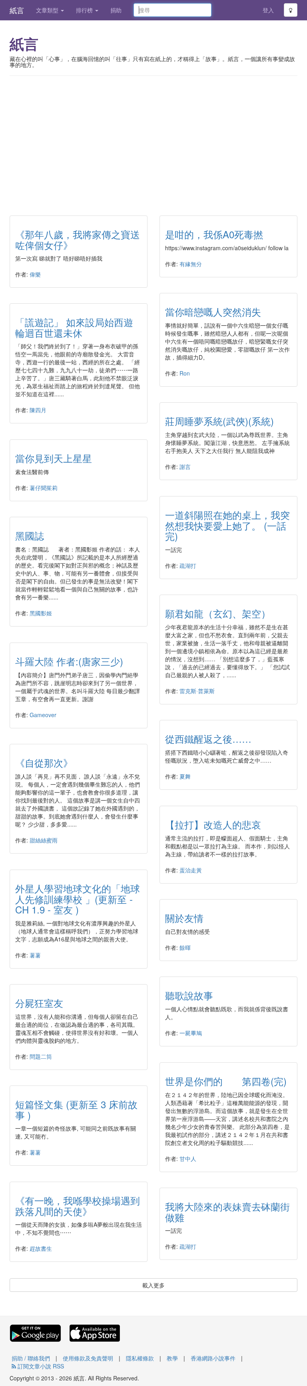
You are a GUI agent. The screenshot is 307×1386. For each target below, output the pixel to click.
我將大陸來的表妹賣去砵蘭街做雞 (227, 1211)
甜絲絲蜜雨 (44, 840)
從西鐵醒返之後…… (208, 738)
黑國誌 (29, 535)
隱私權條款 (140, 1358)
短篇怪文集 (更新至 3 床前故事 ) (76, 1109)
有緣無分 (190, 264)
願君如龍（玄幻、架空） (218, 613)
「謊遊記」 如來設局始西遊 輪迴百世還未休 (74, 327)
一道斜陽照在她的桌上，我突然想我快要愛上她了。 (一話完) (227, 525)
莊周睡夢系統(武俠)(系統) (219, 421)
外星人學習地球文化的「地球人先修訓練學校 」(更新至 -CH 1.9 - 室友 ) (77, 898)
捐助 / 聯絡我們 (31, 1358)
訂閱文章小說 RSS (40, 1366)
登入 (268, 10)
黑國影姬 (41, 613)
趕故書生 (41, 1248)
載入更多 (153, 1285)
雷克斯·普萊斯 (197, 691)
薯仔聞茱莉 (44, 488)
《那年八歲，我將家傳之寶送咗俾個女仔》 (77, 239)
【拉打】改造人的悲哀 (213, 824)
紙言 (17, 10)
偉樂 (35, 274)
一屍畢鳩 (190, 1033)
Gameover (43, 715)
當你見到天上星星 (53, 458)
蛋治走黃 (190, 870)
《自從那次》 (44, 762)
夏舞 (185, 776)
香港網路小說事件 (213, 1358)
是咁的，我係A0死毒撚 (214, 234)
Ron (184, 373)
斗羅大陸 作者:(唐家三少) (69, 661)
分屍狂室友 (39, 1003)
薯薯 (35, 955)
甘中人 (187, 1159)
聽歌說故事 (189, 995)
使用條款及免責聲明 (88, 1358)
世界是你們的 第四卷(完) (226, 1081)
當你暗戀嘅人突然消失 (213, 311)
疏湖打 (187, 565)
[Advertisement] (153, 140)
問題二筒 (41, 1056)
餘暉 (185, 947)
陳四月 (38, 410)
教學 (172, 1358)
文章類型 (48, 10)
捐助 (116, 10)
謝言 (185, 467)
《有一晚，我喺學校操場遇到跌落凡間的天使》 (77, 1205)
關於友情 (184, 918)
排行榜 (85, 10)
